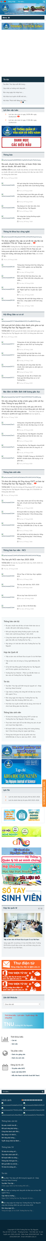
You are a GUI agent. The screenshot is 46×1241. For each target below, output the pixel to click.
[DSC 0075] (33, 1109)
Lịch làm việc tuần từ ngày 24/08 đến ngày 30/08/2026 (23, 115)
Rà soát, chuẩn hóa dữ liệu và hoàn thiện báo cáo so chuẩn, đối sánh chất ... (21, 165)
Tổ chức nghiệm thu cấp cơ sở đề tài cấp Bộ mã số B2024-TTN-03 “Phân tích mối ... (22, 242)
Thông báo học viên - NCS (14, 550)
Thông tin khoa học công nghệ (16, 231)
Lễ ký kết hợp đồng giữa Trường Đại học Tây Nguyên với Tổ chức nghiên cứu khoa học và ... (23, 668)
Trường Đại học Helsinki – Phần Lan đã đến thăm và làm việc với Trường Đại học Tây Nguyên (23, 674)
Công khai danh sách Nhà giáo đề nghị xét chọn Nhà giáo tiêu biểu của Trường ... (30, 196)
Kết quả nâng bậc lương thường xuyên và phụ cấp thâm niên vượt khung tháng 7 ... (30, 185)
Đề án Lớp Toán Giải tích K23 (27, 595)
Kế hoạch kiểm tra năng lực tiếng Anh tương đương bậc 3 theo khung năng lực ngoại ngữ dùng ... (22, 730)
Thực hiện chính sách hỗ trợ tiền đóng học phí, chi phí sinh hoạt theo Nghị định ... (30, 503)
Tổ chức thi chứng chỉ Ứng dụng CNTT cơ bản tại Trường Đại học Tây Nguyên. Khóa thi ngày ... (22, 718)
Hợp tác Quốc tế (11, 652)
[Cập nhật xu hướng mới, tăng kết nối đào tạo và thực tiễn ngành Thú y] (22, 1191)
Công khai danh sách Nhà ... (11, 1131)
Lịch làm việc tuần (10, 110)
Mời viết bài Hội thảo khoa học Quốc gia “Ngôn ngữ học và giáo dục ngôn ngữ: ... (29, 289)
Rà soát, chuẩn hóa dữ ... (10, 1125)
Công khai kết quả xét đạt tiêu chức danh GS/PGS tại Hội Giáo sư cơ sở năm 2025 (30, 355)
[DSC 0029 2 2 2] (33, 1104)
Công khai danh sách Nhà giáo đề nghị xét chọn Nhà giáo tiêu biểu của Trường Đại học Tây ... (23, 638)
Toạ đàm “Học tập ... (8, 1183)
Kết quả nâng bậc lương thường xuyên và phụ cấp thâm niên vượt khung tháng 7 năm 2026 (22, 632)
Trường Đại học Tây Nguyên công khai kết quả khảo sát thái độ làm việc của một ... (30, 436)
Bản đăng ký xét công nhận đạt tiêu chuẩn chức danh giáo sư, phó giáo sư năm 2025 (30, 367)
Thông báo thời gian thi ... (10, 1161)
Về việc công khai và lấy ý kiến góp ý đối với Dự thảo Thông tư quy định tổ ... (22, 402)
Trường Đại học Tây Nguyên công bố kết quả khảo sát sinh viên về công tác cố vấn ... (30, 447)
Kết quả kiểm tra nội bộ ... (10, 1164)
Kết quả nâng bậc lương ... (10, 1128)
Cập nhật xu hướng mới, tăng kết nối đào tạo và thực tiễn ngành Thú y (23, 693)
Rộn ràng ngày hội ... (8, 1208)
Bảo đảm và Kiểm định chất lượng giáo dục (21, 391)
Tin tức (6, 681)
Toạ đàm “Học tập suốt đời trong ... (14, 84)
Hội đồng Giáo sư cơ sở (13, 314)
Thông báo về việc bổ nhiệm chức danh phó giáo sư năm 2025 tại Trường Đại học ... (30, 344)
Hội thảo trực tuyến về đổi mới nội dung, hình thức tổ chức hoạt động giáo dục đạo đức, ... (23, 705)
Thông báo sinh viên (12, 472)
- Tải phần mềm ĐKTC (18, 1068)
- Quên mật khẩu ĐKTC (18, 1072)
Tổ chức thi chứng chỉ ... (9, 1151)
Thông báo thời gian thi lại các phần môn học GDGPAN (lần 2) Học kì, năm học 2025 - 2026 (21, 736)
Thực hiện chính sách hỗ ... (10, 1154)
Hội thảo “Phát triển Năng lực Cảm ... (15, 100)
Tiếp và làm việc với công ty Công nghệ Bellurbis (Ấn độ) (23, 662)
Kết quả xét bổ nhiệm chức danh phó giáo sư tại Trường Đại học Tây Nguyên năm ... (23, 326)
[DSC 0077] (12, 1114)
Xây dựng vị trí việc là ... (9, 1134)
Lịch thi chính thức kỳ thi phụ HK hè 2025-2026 (24, 797)
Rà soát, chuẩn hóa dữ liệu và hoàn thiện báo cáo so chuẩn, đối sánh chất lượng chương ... (23, 627)
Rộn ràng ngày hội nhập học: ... (13, 92)
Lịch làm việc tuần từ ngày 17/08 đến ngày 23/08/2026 (23, 121)
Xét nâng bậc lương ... (9, 1138)
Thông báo (8, 154)
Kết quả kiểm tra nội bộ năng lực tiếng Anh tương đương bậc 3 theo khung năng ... (30, 536)
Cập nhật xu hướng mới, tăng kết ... (14, 88)
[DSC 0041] (12, 1109)
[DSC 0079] (33, 1114)
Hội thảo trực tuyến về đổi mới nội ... (15, 96)
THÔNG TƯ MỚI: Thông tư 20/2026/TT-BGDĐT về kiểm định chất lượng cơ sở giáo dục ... (30, 458)
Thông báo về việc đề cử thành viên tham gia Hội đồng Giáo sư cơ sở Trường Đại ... (29, 378)
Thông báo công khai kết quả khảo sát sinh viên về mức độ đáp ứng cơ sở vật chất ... (30, 425)
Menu (5, 17)
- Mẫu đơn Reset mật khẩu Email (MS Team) (25, 1075)
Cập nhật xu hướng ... (9, 1196)
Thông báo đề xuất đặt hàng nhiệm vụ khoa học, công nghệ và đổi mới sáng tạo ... (30, 300)
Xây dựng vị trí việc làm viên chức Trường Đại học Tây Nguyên (28, 207)
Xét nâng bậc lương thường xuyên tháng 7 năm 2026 (28, 217)
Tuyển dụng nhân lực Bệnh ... (11, 1141)
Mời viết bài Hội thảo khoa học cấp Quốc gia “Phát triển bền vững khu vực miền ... (30, 278)
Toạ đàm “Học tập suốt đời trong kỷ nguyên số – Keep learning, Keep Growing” (23, 687)
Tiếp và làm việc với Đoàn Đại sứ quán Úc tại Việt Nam (23, 656)
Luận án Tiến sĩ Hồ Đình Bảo (26, 606)
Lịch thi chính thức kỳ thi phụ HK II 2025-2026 (24, 800)
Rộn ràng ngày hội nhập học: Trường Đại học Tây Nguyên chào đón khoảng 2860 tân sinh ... (22, 699)
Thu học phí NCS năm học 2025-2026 (18, 559)
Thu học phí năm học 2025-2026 (28, 584)
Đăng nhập (11, 1)
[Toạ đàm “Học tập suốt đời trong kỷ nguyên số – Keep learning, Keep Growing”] (22, 1179)
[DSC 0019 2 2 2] (12, 1104)
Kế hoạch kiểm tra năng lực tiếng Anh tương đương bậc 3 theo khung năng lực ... (29, 514)
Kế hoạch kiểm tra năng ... (10, 1158)
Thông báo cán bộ (11, 621)
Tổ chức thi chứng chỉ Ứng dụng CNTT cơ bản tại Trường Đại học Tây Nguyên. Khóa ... (23, 482)
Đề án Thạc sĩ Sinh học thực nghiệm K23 (29, 575)
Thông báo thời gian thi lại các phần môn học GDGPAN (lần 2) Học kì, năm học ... (30, 525)
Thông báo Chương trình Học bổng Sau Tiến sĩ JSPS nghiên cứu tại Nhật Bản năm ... (30, 267)
